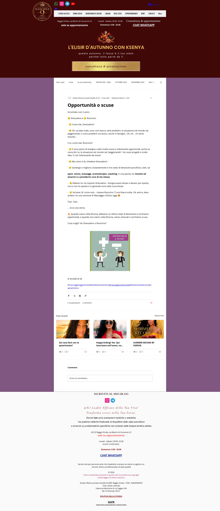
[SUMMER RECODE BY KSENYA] (147, 329)
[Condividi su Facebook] (69, 296)
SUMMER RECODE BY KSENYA (143, 344)
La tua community (84, 82)
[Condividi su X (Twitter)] (74, 296)
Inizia (71, 82)
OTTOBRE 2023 (121, 82)
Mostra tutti (159, 316)
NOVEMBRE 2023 (137, 82)
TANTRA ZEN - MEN (103, 82)
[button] (56, 8)
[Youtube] (73, 3)
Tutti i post (60, 82)
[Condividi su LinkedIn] (80, 296)
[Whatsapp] (56, 3)
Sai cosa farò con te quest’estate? (69, 344)
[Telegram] (67, 3)
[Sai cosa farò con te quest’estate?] (72, 329)
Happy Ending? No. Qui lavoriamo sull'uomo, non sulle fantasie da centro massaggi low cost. (109, 344)
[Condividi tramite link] (85, 296)
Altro (151, 82)
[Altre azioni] (151, 98)
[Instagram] (61, 3)
